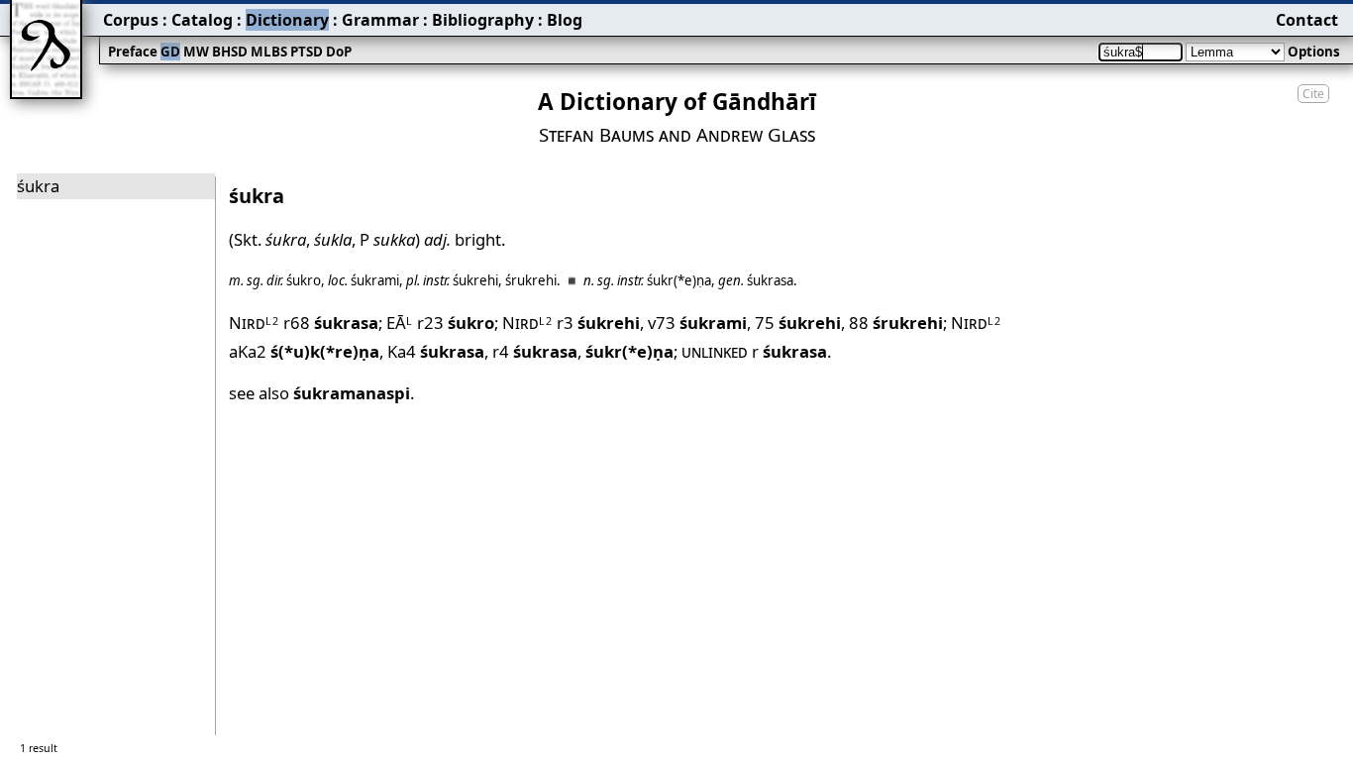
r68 (330, 322)
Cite (1313, 93)
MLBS (269, 51)
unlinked (714, 351)
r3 (598, 322)
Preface (132, 51)
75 (798, 322)
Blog (564, 20)
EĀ (399, 322)
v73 (697, 322)
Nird (254, 322)
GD (170, 51)
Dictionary (287, 20)
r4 (534, 351)
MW (196, 51)
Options (1314, 51)
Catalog (202, 20)
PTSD (306, 51)
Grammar (380, 20)
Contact (1307, 20)
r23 (455, 322)
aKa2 (304, 351)
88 (896, 322)
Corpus (130, 20)
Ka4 (435, 351)
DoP (339, 51)
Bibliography (483, 20)
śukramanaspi (351, 392)
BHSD (230, 51)
